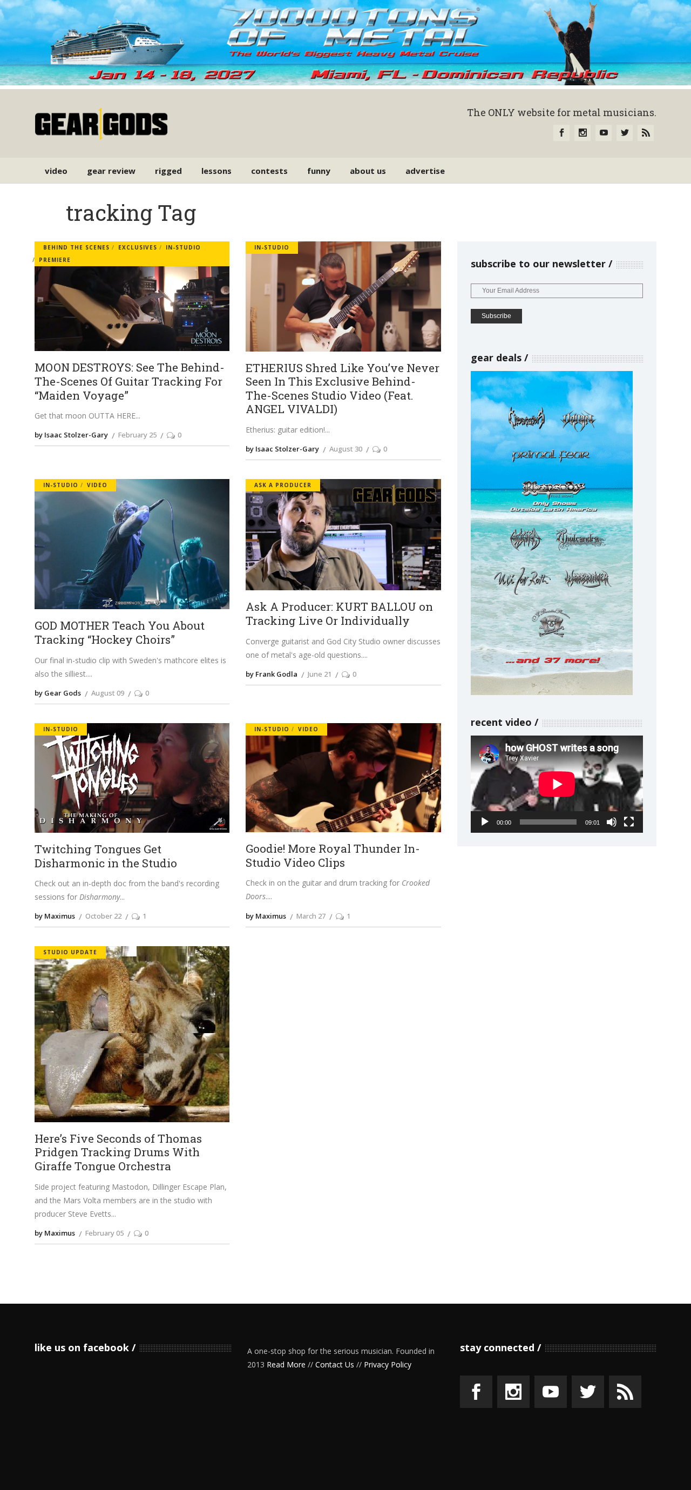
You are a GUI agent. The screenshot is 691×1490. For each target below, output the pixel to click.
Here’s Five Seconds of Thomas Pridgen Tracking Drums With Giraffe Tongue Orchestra (118, 1153)
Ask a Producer (282, 485)
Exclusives (137, 247)
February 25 (137, 435)
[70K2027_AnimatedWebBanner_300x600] (552, 692)
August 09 (107, 693)
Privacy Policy (387, 1364)
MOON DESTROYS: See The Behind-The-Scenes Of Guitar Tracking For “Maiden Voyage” (130, 381)
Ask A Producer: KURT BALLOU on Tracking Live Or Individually (339, 614)
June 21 (319, 674)
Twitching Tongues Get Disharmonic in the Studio (106, 856)
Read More (286, 1364)
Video (97, 485)
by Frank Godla (271, 674)
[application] (557, 784)
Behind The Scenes (76, 247)
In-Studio (183, 247)
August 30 (345, 449)
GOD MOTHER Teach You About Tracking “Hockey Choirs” (120, 632)
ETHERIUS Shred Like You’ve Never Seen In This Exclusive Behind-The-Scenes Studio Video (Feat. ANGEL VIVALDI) (342, 389)
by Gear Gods (58, 693)
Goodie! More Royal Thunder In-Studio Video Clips (333, 855)
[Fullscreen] (629, 822)
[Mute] (611, 822)
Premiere (55, 260)
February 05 (104, 1233)
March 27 (311, 916)
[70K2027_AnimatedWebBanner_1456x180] (345, 82)
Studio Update (70, 952)
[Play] (484, 822)
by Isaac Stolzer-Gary (71, 435)
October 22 (103, 916)
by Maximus (55, 916)
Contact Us (334, 1364)
